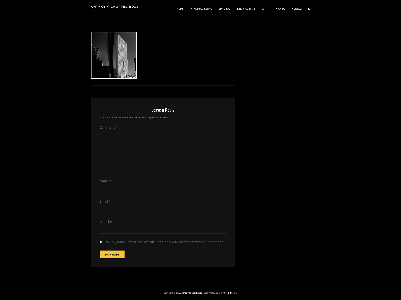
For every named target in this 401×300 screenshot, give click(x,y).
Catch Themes (230, 292)
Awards (280, 8)
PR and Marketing (201, 8)
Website (106, 222)
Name (106, 181)
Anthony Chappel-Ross (115, 7)
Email (105, 201)
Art (264, 8)
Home (180, 8)
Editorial (224, 8)
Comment (108, 127)
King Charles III (246, 8)
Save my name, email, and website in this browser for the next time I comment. (164, 242)
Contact (297, 8)
